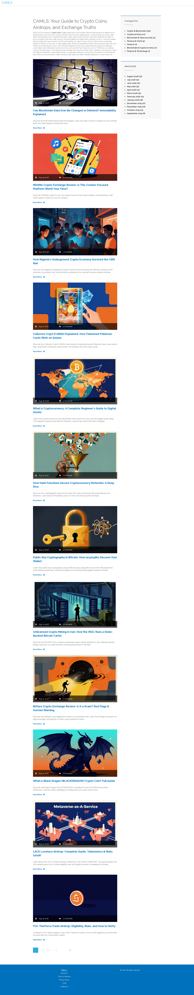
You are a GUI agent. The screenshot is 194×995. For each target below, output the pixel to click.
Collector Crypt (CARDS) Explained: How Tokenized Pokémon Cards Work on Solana (72, 335)
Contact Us (64, 986)
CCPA (64, 983)
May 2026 (133, 86)
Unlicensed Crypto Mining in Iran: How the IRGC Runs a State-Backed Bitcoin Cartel (73, 633)
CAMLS (7, 2)
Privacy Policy (64, 980)
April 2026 (133, 90)
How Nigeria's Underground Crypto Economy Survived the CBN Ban (74, 261)
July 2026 (133, 80)
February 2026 (135, 97)
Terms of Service (64, 976)
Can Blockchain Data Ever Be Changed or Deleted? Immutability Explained (74, 112)
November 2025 (136, 107)
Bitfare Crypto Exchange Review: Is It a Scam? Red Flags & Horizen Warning (71, 708)
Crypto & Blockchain (139, 31)
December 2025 (136, 103)
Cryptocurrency (136, 34)
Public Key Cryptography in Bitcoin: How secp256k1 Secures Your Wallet (75, 559)
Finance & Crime (136, 41)
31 (70, 950)
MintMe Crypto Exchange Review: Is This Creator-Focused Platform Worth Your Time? (70, 186)
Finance (132, 44)
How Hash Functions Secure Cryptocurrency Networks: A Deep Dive (73, 484)
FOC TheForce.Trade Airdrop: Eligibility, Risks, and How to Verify (74, 926)
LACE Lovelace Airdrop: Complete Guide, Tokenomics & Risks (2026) (73, 853)
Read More (37, 128)
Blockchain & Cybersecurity (141, 38)
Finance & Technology (138, 51)
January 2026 (135, 100)
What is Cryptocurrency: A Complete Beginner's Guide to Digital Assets (74, 410)
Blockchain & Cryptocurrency (142, 48)
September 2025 (136, 113)
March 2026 (134, 93)
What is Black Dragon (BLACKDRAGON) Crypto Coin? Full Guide (74, 780)
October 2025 (135, 110)
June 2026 (133, 83)
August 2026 (134, 76)
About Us (64, 973)
